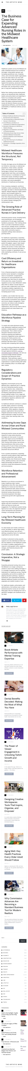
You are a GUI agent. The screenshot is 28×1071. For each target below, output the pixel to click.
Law (4, 980)
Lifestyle (6, 983)
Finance (5, 969)
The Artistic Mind (14, 2)
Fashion (5, 966)
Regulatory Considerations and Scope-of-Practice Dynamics (14, 130)
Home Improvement (8, 974)
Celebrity (6, 955)
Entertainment (7, 963)
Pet (4, 988)
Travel (5, 1002)
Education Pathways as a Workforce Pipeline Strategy (13, 127)
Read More (9, 673)
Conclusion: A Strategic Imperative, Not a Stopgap (14, 144)
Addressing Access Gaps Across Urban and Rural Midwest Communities (14, 133)
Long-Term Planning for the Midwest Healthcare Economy (13, 140)
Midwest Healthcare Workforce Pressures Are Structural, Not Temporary (14, 116)
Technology (6, 999)
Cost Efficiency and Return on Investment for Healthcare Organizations (14, 123)
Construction (7, 958)
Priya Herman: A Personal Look (10, 1042)
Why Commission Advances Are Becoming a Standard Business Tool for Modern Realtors (13, 906)
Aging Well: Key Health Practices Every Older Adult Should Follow (13, 856)
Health (5, 972)
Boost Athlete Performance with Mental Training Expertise (13, 654)
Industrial (6, 977)
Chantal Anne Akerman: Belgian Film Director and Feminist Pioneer (8, 1050)
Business (5, 952)
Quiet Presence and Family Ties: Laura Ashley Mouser (8, 1033)
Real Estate (6, 991)
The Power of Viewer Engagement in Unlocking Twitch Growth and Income (13, 753)
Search (2, 937)
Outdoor (5, 985)
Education (6, 961)
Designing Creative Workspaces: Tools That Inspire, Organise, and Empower (13, 805)
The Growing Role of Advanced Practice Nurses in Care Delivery (14, 120)
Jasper (4, 1018)
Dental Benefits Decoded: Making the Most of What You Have (13, 703)
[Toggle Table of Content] (23, 114)
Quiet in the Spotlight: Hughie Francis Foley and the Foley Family (9, 1014)
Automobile (6, 950)
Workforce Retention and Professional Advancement (13, 137)
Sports (5, 996)
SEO (4, 994)
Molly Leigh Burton (7, 45)
